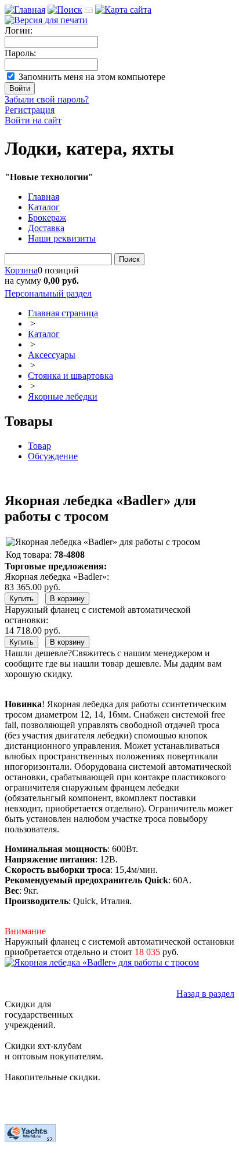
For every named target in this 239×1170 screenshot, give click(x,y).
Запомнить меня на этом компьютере (92, 77)
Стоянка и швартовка (70, 376)
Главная (43, 197)
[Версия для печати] (46, 20)
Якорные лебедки (62, 396)
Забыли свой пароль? (47, 99)
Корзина (21, 270)
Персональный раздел (48, 293)
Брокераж (47, 217)
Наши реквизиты (62, 238)
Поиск (129, 259)
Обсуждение (53, 456)
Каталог (44, 207)
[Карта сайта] (123, 9)
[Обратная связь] (89, 9)
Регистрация (30, 110)
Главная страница (63, 313)
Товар (39, 446)
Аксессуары (51, 355)
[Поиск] (65, 9)
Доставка (46, 228)
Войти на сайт (33, 120)
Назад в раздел (205, 994)
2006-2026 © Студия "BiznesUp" (68, 1160)
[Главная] (25, 9)
